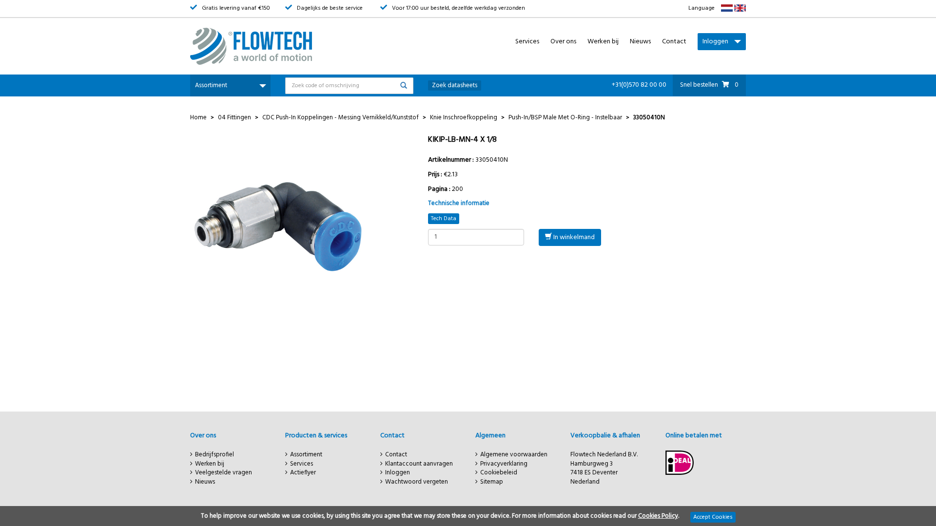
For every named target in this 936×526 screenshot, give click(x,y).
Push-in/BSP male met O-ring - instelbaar (565, 118)
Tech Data (443, 219)
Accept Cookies (713, 517)
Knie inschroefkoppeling (463, 118)
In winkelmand (573, 237)
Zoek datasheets (454, 85)
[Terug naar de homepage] (278, 46)
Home (198, 118)
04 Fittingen (234, 118)
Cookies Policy (658, 516)
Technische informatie (458, 203)
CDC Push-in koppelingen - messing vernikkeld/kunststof (340, 118)
